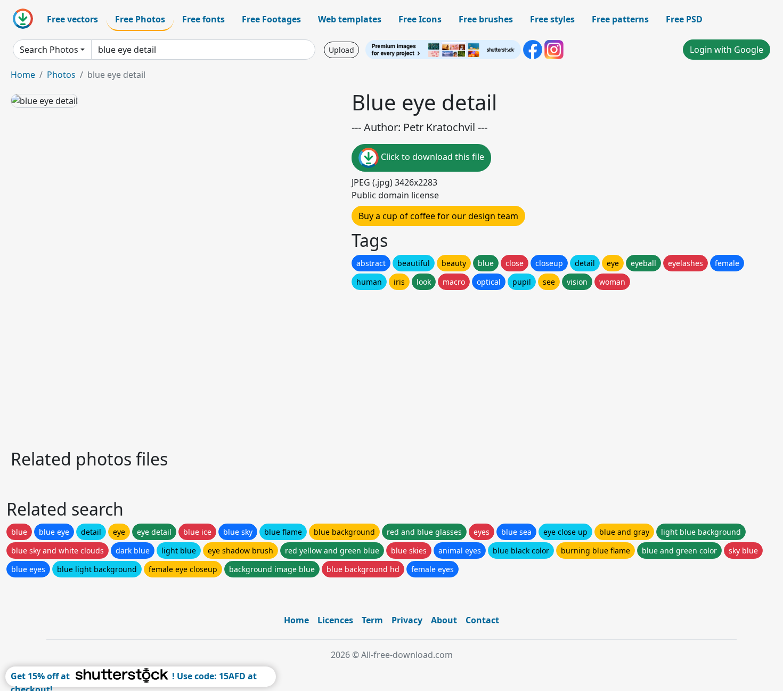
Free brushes (486, 19)
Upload (341, 50)
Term (372, 620)
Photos (61, 75)
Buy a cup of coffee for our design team (438, 216)
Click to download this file (431, 157)
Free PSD (684, 19)
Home (23, 75)
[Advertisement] (329, 366)
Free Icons (420, 19)
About (444, 620)
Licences (335, 620)
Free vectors (72, 19)
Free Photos (140, 19)
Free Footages (271, 19)
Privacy (406, 620)
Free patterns (620, 19)
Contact (482, 620)
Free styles (552, 19)
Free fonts (203, 19)
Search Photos (49, 49)
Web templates (349, 19)
